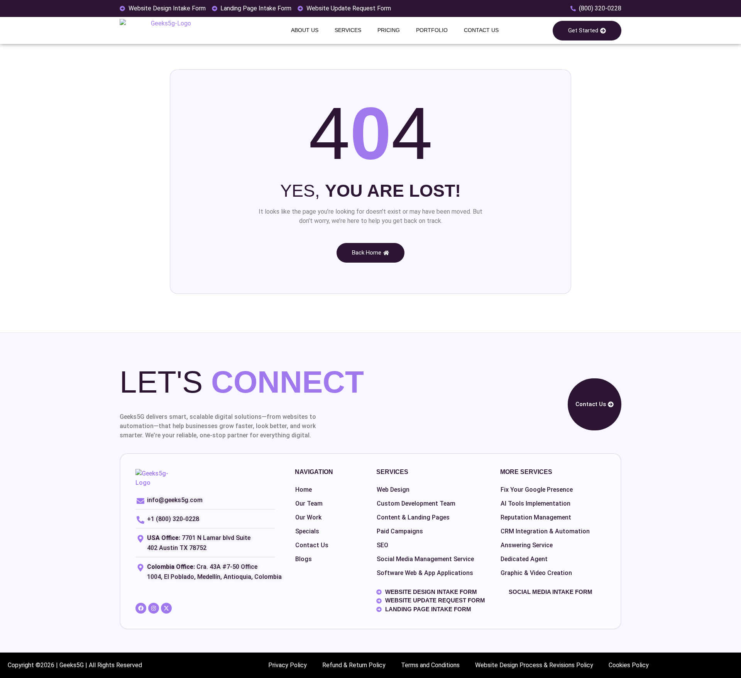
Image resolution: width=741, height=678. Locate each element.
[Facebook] (140, 608)
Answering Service (527, 545)
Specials (307, 531)
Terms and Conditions (430, 665)
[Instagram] (153, 608)
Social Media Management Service (425, 559)
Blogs (303, 559)
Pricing (388, 30)
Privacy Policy (287, 665)
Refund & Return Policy (354, 665)
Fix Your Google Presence (537, 489)
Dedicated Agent (524, 559)
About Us (304, 30)
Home (303, 489)
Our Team (309, 503)
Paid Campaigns (400, 531)
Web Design (393, 489)
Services (348, 30)
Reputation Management (536, 517)
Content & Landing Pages (413, 517)
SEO (382, 545)
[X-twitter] (166, 608)
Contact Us (481, 30)
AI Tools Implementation (535, 503)
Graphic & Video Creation (536, 573)
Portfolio (432, 30)
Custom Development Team (416, 503)
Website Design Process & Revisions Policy (534, 665)
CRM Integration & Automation (545, 531)
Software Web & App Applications (425, 573)
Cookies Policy (629, 665)
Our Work (308, 517)
